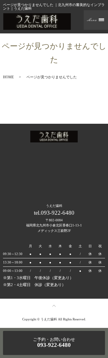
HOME (8, 77)
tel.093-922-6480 (54, 213)
